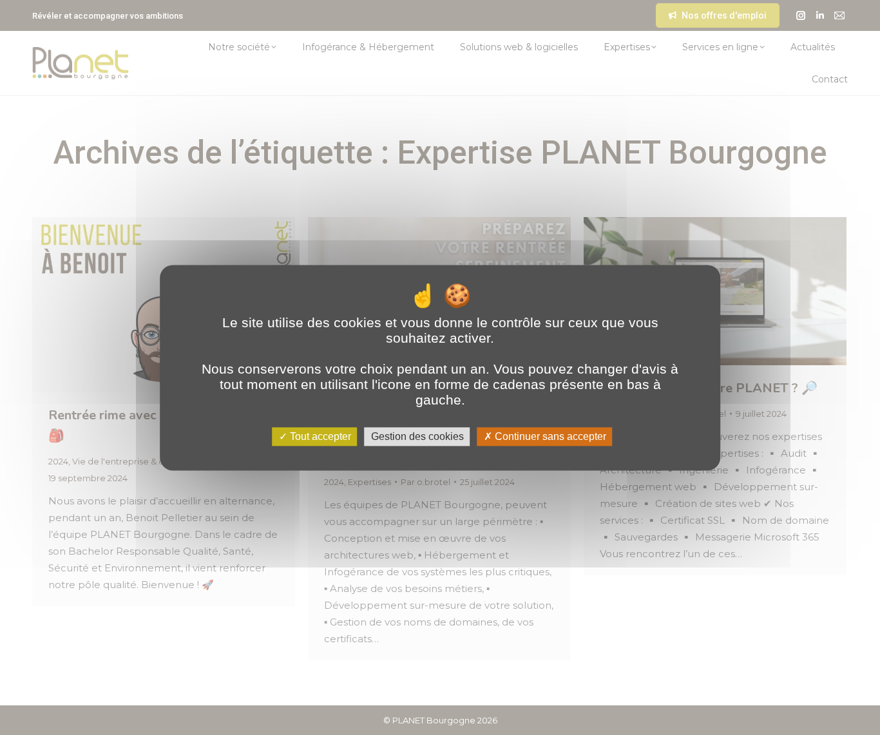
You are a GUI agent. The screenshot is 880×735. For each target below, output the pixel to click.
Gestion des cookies (417, 436)
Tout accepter (319, 436)
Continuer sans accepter (549, 436)
